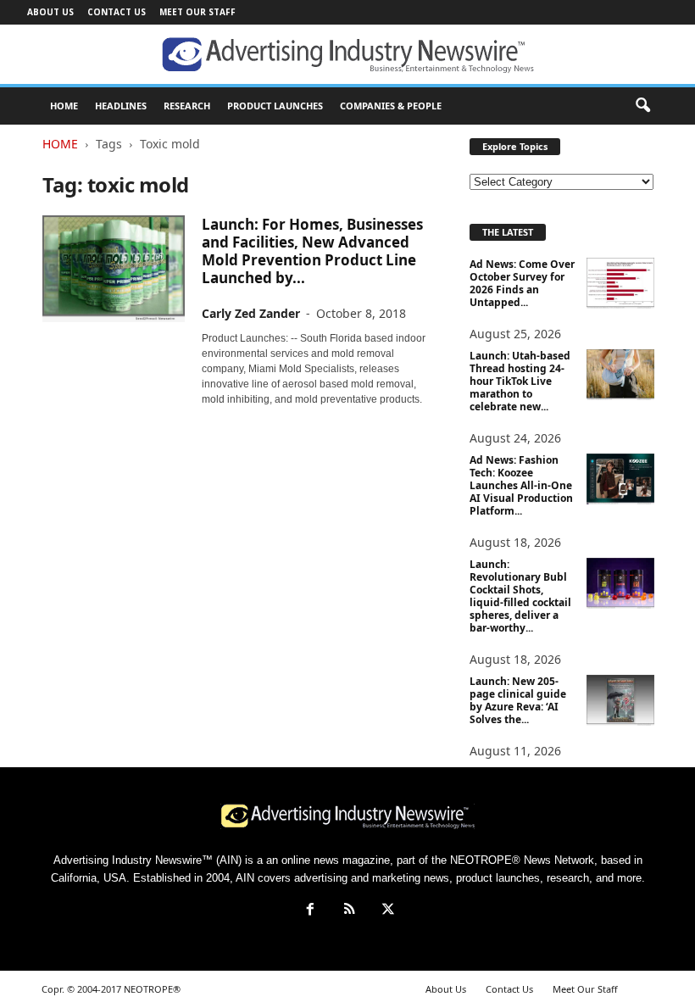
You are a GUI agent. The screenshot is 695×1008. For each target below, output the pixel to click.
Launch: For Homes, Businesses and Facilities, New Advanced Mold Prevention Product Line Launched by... (312, 250)
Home (60, 144)
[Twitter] (386, 911)
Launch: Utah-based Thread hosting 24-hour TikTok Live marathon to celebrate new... (520, 381)
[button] (642, 106)
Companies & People (391, 105)
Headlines (121, 105)
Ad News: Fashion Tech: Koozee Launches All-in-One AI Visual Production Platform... (521, 485)
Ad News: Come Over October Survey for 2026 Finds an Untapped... (522, 283)
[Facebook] (310, 911)
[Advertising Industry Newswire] (347, 55)
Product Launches (275, 105)
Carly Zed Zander (251, 313)
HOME (64, 105)
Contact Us (116, 12)
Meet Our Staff (197, 12)
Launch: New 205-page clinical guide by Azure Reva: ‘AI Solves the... (518, 700)
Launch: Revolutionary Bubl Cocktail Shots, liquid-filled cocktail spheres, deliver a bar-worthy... (520, 596)
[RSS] (349, 911)
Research (187, 105)
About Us (50, 12)
